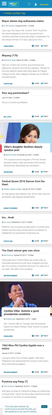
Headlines (8, 172)
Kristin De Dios (9, 26)
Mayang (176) (10, 55)
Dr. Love (7, 117)
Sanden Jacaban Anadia (12, 189)
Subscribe (44, 4)
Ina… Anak (8, 217)
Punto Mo (8, 84)
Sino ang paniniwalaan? (15, 93)
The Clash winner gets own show (21, 250)
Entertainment (10, 276)
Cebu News (8, 46)
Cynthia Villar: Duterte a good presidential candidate (21, 312)
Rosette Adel (10, 319)
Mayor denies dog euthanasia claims (23, 21)
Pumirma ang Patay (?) (15, 381)
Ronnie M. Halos (10, 60)
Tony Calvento (9, 386)
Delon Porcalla (11, 155)
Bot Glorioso (8, 255)
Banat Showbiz (10, 208)
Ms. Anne (7, 222)
